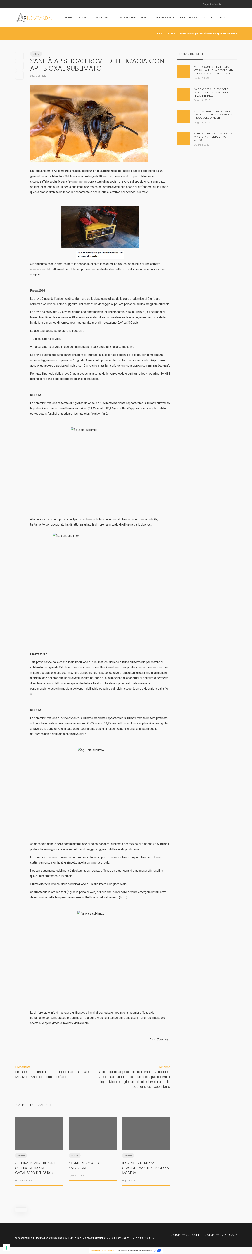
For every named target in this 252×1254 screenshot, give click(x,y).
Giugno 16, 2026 (202, 122)
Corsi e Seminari (126, 17)
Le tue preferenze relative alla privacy (135, 1250)
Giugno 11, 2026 (201, 144)
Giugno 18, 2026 (202, 100)
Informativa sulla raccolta (102, 1250)
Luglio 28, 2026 (202, 78)
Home (68, 17)
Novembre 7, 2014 (23, 1180)
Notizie (208, 17)
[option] (39, 1150)
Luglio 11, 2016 (128, 1180)
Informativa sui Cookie (184, 1235)
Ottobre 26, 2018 (38, 75)
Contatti (222, 17)
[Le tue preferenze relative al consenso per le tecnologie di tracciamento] (6, 1247)
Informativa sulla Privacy (220, 1235)
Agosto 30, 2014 (76, 1175)
